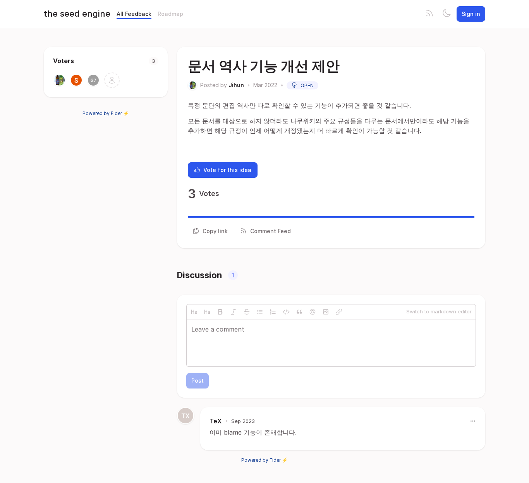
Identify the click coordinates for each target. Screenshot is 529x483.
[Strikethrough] (246, 312)
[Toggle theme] (446, 14)
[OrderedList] (273, 312)
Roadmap (170, 13)
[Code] (286, 312)
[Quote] (299, 312)
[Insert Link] (339, 312)
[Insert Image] (325, 312)
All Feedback (134, 13)
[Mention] (312, 312)
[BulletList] (260, 312)
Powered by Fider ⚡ (105, 113)
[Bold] (220, 312)
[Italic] (233, 312)
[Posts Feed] (429, 14)
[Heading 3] (207, 312)
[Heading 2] (194, 312)
